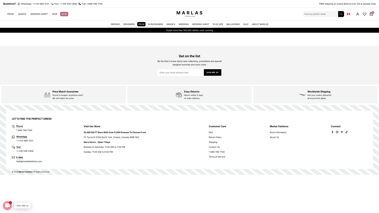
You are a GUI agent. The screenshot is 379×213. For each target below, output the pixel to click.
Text (18, 147)
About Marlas (260, 24)
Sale (64, 14)
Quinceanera (155, 24)
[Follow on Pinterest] (341, 132)
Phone (19, 126)
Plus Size (218, 24)
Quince (22, 14)
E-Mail (19, 157)
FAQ (211, 132)
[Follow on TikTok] (346, 132)
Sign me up (213, 72)
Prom (10, 14)
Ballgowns (233, 24)
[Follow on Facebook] (332, 132)
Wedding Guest (39, 14)
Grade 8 (170, 24)
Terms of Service (217, 156)
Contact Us (214, 147)
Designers (129, 24)
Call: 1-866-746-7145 (92, 4)
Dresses (115, 24)
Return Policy (215, 137)
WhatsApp (21, 136)
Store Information (278, 132)
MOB (54, 14)
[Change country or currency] (350, 14)
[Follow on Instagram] (337, 132)
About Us (274, 137)
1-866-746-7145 (217, 152)
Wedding (184, 24)
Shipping (213, 142)
